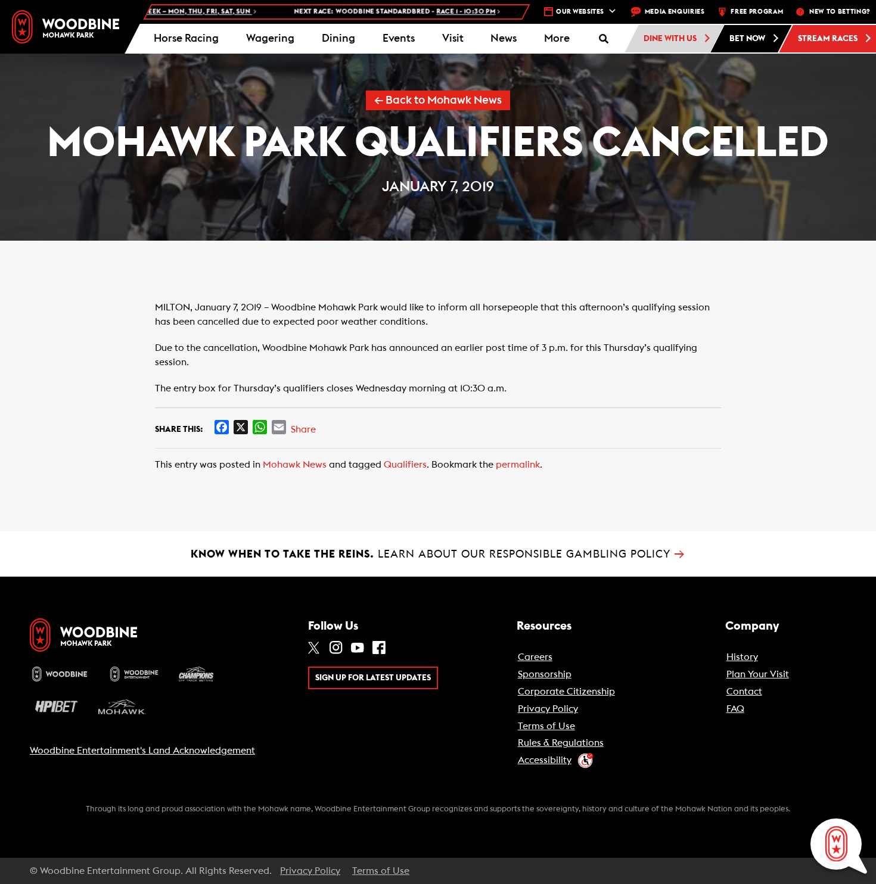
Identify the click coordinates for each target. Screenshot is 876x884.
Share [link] (303, 429)
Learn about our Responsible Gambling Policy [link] (438, 554)
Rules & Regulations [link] (561, 743)
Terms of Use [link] (546, 726)
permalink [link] (518, 464)
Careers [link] (535, 657)
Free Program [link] (757, 11)
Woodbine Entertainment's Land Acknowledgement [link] (142, 750)
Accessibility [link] (544, 760)
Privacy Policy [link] (548, 709)
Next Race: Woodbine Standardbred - (365, 11)
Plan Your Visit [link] (757, 674)
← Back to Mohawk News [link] (438, 100)
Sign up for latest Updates (373, 678)
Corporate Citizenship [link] (566, 691)
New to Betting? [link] (839, 11)
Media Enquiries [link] (675, 11)
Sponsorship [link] (544, 674)
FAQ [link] (735, 709)
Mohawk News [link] (295, 464)
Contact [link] (744, 691)
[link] (65, 26)
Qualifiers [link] (405, 464)
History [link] (742, 657)
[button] (556, 39)
